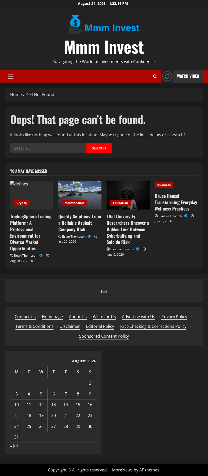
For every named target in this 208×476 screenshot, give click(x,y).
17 (16, 415)
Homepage (52, 316)
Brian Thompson (26, 255)
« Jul (14, 446)
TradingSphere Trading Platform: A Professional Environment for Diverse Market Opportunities (30, 232)
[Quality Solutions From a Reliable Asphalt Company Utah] (79, 195)
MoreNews (122, 470)
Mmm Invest (104, 46)
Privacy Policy (174, 316)
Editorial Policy (100, 326)
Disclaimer (70, 326)
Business (164, 185)
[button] (10, 76)
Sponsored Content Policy (104, 336)
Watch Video (188, 76)
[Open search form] (155, 76)
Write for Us (104, 316)
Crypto (21, 203)
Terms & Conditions (34, 326)
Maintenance (74, 203)
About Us (78, 316)
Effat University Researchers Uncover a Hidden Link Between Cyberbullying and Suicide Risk (128, 229)
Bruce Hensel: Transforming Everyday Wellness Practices (176, 202)
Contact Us (25, 316)
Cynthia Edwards (122, 249)
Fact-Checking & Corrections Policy (153, 326)
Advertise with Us (138, 316)
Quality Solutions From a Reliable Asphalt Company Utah (79, 222)
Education (120, 203)
